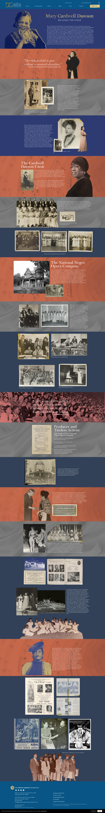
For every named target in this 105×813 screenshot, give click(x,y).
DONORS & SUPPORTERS (58, 793)
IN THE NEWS (56, 799)
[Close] (103, 811)
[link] (99, 3)
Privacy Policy (18, 806)
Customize (94, 811)
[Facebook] (16, 790)
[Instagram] (21, 790)
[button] (38, 6)
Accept (99, 811)
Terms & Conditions (19, 804)
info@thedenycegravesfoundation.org (26, 802)
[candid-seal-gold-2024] (23, 790)
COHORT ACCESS (57, 795)
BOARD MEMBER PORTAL (58, 797)
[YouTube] (18, 790)
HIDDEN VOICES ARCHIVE (59, 801)
